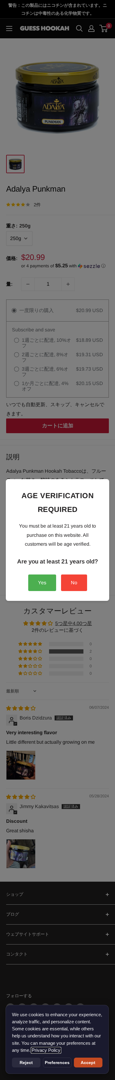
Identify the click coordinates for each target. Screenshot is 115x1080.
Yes (42, 582)
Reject (26, 1062)
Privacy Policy (46, 1050)
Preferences (57, 1062)
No (74, 582)
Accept (88, 1062)
